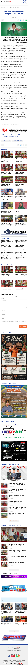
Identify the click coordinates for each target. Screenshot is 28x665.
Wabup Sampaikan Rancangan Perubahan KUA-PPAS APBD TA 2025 (17, 484)
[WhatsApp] (17, 656)
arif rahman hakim (6, 140)
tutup (4, 662)
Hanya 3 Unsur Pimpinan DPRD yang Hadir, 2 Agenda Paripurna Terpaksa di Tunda (17, 508)
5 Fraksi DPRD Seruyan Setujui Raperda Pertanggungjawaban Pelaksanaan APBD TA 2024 (15, 503)
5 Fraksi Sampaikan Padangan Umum (5, 185)
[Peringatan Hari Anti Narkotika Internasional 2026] (7, 619)
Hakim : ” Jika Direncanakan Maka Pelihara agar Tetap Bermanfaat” (6, 211)
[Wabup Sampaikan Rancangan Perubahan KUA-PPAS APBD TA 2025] (4, 485)
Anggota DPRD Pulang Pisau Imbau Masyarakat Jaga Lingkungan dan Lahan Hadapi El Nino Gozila (20, 198)
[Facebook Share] (18, 20)
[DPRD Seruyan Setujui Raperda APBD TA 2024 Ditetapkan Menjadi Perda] (4, 491)
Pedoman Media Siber (10, 652)
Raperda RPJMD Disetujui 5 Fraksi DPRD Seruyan (16, 496)
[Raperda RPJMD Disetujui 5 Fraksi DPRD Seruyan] (4, 497)
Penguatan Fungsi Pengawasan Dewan (20, 173)
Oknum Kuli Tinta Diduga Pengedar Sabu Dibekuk (21, 624)
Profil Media (20, 652)
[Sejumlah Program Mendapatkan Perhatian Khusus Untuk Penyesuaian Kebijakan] (7, 154)
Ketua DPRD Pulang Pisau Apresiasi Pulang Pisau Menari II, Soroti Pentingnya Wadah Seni (20, 225)
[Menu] (2, 1)
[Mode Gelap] (23, 1)
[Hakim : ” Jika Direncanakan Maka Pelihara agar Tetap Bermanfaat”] (7, 205)
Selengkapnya (13, 520)
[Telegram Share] (23, 20)
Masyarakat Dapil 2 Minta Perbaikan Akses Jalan (17, 514)
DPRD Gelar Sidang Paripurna (19, 185)
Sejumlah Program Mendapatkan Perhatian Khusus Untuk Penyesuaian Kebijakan (7, 160)
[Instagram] (12, 656)
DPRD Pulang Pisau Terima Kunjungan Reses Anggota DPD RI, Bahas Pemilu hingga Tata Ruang (7, 225)
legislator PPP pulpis (17, 140)
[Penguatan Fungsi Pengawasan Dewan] (21, 167)
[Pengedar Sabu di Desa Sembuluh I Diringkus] (21, 606)
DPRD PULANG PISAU (16, 16)
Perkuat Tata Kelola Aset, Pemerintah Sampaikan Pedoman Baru (21, 160)
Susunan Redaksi (17, 650)
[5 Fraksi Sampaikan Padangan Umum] (7, 179)
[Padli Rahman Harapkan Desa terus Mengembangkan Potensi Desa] (7, 192)
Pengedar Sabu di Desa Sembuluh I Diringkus (20, 612)
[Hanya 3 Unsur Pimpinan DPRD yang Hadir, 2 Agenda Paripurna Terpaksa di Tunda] (4, 509)
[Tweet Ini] (21, 20)
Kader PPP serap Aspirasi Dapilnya (21, 210)
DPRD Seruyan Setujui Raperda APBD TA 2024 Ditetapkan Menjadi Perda (17, 490)
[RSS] (19, 656)
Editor (8, 16)
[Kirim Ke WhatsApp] (26, 20)
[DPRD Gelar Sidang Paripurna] (21, 179)
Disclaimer (9, 650)
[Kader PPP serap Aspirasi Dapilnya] (21, 205)
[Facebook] (9, 656)
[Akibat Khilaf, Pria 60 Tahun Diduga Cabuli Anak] (7, 606)
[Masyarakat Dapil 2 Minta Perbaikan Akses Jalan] (4, 515)
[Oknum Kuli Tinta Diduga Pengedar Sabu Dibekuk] (21, 619)
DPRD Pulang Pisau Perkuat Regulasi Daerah (7, 173)
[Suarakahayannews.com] (7, 1)
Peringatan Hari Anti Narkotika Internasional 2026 (6, 625)
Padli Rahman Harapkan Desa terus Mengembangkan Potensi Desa (7, 198)
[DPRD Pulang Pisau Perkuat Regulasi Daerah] (7, 167)
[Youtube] (14, 656)
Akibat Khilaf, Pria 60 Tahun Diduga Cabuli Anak (6, 612)
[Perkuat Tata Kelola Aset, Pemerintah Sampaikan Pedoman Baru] (21, 154)
